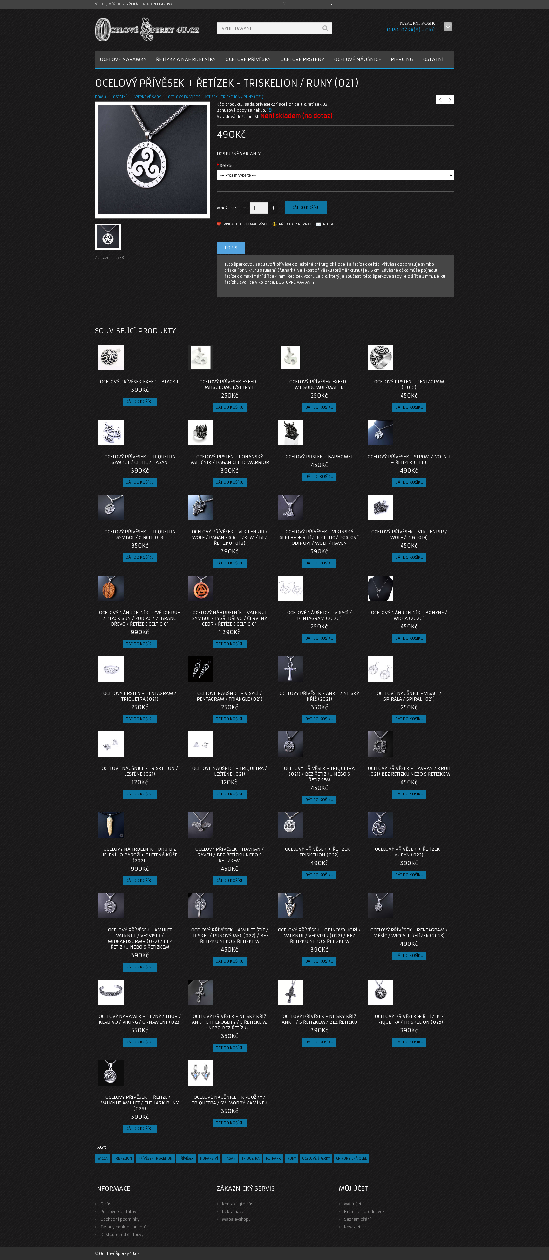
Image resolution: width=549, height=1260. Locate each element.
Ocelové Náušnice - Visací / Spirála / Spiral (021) (409, 696)
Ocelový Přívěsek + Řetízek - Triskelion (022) (319, 852)
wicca (103, 1158)
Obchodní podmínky (119, 1219)
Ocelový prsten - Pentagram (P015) (409, 384)
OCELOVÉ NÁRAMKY (123, 59)
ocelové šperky (316, 1158)
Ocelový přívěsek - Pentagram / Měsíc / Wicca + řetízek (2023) (409, 932)
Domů (100, 97)
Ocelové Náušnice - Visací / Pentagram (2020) (319, 615)
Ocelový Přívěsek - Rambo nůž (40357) (447, 84)
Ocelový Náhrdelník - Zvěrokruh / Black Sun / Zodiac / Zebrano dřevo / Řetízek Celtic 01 (140, 618)
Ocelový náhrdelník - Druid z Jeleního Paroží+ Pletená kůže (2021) (139, 854)
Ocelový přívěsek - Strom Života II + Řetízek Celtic (409, 459)
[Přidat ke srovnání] (175, 368)
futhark (273, 1158)
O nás (105, 1203)
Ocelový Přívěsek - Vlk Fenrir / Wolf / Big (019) (409, 534)
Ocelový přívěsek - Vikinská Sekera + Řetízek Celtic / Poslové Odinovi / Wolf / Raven (319, 537)
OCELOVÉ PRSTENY (302, 59)
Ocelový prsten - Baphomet (319, 457)
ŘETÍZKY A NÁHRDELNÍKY (186, 59)
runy (291, 1158)
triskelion (123, 1158)
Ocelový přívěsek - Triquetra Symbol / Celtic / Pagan (140, 459)
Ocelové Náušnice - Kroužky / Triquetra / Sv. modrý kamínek (230, 1100)
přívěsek (186, 1158)
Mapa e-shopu (236, 1219)
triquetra (251, 1158)
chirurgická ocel (351, 1158)
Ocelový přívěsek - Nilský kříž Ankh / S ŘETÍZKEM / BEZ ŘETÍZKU (319, 1019)
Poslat (329, 224)
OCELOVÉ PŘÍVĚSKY (248, 59)
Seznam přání (357, 1219)
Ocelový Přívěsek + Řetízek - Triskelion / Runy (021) (215, 97)
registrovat (163, 4)
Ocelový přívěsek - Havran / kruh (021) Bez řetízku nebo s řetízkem (409, 771)
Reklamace (233, 1211)
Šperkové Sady (147, 97)
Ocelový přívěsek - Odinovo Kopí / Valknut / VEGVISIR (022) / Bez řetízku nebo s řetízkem (319, 935)
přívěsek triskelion (155, 1158)
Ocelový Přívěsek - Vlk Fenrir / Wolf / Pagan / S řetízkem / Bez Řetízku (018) (230, 537)
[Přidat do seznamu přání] (164, 368)
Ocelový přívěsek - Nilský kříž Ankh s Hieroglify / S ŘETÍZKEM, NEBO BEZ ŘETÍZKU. (229, 1022)
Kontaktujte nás (237, 1203)
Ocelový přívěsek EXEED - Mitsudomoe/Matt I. (319, 384)
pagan (229, 1158)
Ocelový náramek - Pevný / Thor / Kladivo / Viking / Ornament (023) (140, 1019)
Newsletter (355, 1226)
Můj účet (353, 1203)
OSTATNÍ (433, 59)
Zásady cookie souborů (123, 1226)
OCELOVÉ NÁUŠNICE (357, 59)
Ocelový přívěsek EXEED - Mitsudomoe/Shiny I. (230, 384)
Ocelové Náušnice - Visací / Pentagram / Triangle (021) (230, 696)
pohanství (209, 1158)
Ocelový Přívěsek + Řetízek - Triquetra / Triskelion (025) (409, 1019)
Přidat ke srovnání (296, 224)
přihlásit (134, 4)
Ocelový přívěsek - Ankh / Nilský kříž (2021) (319, 696)
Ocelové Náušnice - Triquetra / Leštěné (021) (229, 771)
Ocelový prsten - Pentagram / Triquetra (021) (139, 696)
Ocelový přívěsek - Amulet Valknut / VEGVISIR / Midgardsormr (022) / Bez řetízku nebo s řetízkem (140, 938)
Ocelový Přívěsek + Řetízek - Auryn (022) (409, 852)
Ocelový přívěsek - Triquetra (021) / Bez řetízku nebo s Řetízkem (319, 774)
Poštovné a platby (118, 1211)
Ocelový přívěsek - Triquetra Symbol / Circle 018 (140, 534)
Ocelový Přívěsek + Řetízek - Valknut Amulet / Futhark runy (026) (140, 1102)
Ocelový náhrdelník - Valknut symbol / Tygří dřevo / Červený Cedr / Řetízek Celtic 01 (229, 618)
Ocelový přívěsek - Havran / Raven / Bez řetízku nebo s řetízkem (229, 854)
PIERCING (402, 59)
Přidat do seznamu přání (246, 224)
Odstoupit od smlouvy (122, 1234)
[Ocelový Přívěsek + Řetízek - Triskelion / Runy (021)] (152, 212)
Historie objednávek (364, 1211)
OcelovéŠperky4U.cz (119, 1253)
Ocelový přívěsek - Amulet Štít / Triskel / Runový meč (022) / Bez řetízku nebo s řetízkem (229, 935)
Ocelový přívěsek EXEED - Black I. (140, 381)
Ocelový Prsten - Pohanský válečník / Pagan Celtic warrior (229, 459)
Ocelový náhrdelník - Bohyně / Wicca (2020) (409, 615)
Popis (231, 248)
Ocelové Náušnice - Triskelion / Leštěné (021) (140, 771)
